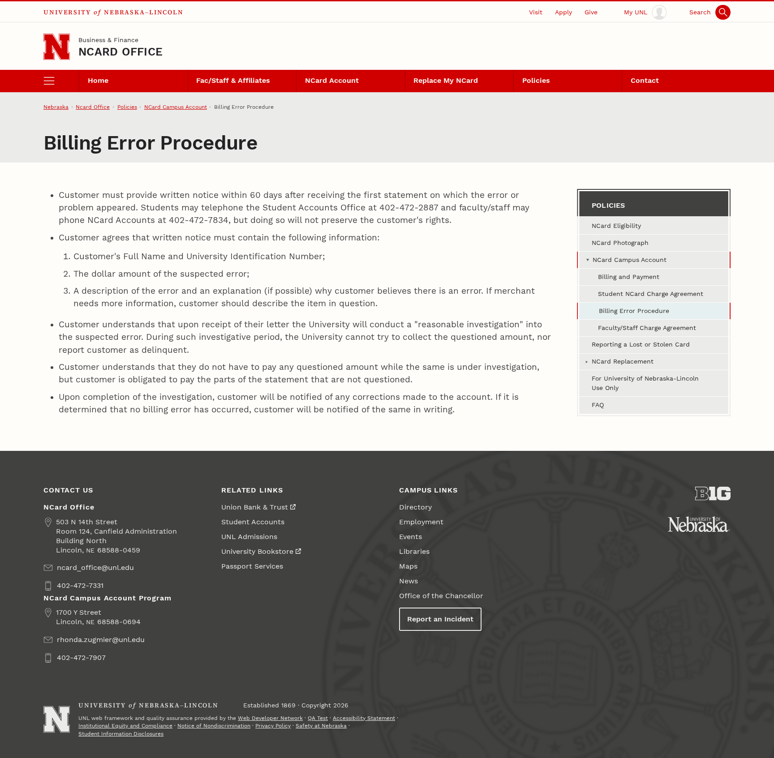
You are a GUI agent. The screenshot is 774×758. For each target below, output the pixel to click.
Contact (645, 80)
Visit (535, 12)
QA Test (318, 718)
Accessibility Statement (364, 718)
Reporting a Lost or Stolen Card (641, 344)
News (408, 581)
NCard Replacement (623, 361)
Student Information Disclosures (120, 734)
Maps (408, 566)
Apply (563, 12)
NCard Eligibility (616, 225)
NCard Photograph (620, 242)
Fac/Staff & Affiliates (233, 80)
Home (98, 80)
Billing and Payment (628, 276)
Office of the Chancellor (441, 595)
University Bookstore (257, 551)
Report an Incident (440, 619)
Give (591, 12)
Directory (415, 507)
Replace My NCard (445, 80)
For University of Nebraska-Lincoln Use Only (645, 383)
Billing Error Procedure (634, 310)
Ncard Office (120, 51)
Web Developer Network (270, 718)
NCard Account (332, 80)
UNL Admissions (249, 536)
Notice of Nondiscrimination (213, 726)
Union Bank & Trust (254, 507)
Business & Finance (108, 39)
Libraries (414, 551)
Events (410, 536)
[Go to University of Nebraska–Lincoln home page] (56, 47)
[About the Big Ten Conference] (713, 493)
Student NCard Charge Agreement (650, 293)
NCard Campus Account (175, 107)
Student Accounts (252, 522)
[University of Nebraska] (699, 524)
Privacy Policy (273, 726)
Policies (536, 80)
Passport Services (252, 566)
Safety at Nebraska (321, 726)
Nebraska (56, 107)
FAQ (598, 404)
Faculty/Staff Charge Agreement (647, 327)
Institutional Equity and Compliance (125, 726)
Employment (421, 522)
